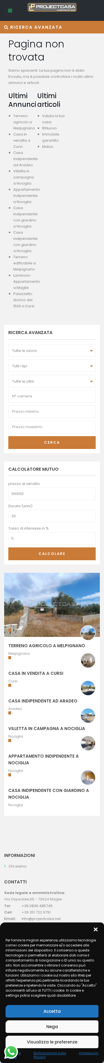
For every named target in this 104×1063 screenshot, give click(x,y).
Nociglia (15, 736)
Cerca (52, 442)
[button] (95, 929)
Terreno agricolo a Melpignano (24, 122)
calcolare (52, 553)
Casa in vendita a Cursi (21, 140)
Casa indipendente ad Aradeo (25, 159)
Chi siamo (18, 866)
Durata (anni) (20, 506)
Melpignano (19, 653)
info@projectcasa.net (41, 918)
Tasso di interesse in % (28, 528)
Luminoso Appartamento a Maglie (26, 281)
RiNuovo (49, 128)
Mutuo (47, 146)
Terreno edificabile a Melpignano (24, 263)
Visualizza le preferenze (52, 1042)
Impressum (88, 1053)
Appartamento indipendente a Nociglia (26, 195)
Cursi (12, 681)
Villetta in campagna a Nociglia (23, 177)
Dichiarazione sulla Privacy (50, 1055)
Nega (52, 1027)
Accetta (52, 1011)
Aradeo (15, 708)
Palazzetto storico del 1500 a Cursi (23, 300)
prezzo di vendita (24, 483)
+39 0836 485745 (37, 906)
